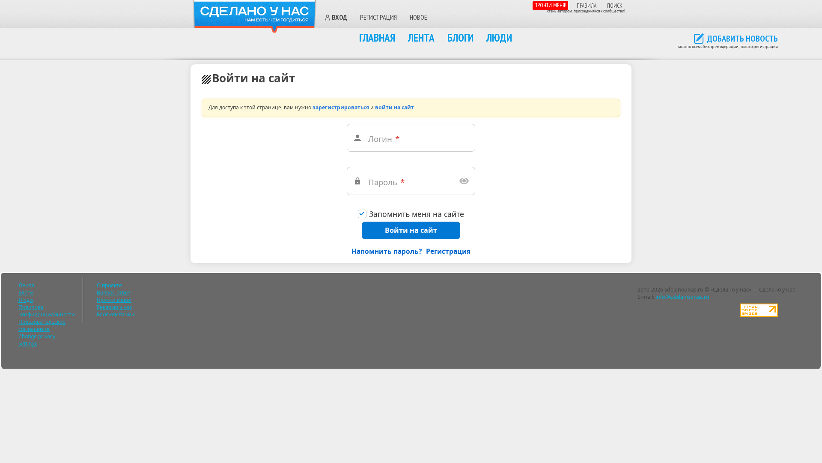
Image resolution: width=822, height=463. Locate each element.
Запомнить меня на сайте (416, 214)
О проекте (109, 285)
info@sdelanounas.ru (682, 297)
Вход (339, 17)
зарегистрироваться (341, 107)
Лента (421, 37)
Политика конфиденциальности (46, 311)
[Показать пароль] (465, 181)
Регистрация (378, 17)
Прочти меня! (550, 5)
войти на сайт (394, 107)
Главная (377, 37)
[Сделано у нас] (255, 16)
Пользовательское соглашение (42, 325)
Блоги (460, 37)
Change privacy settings (36, 340)
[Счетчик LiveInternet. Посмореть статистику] (759, 315)
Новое (418, 17)
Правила (586, 5)
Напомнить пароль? (386, 251)
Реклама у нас (114, 307)
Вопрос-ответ (114, 292)
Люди (499, 37)
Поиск (614, 5)
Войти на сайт (411, 230)
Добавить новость (742, 39)
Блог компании (116, 314)
